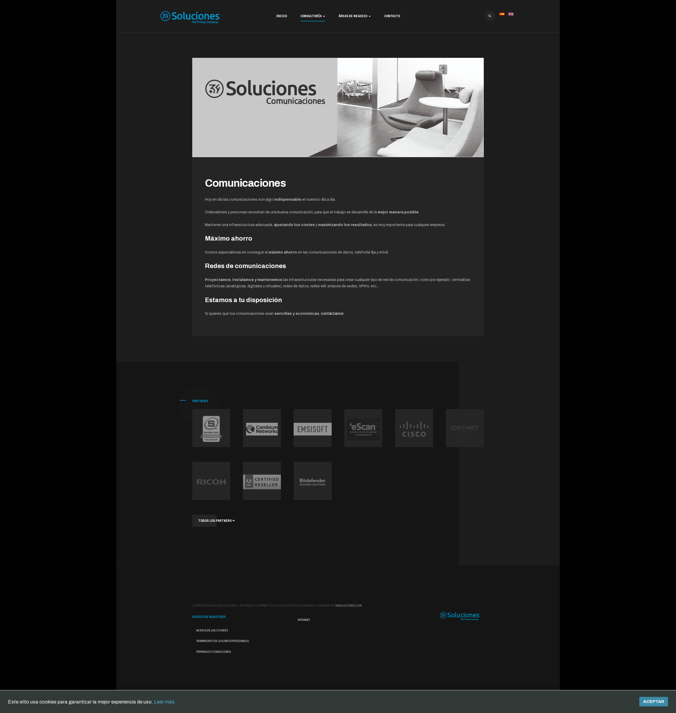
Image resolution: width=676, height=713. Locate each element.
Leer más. (165, 702)
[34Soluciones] (190, 17)
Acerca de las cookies (212, 630)
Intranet (304, 620)
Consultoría (311, 16)
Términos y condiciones (213, 652)
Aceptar (653, 701)
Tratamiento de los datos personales (222, 641)
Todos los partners (215, 521)
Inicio (281, 16)
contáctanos (332, 314)
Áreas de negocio (353, 16)
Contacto (392, 16)
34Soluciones (460, 616)
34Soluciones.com (348, 605)
